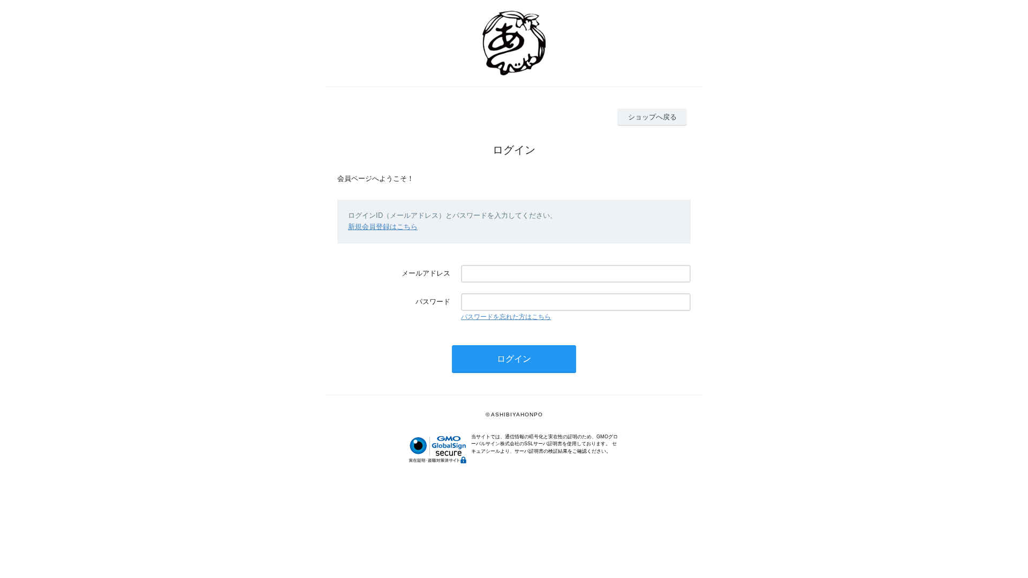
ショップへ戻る (652, 117)
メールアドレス (426, 273)
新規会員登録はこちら (383, 227)
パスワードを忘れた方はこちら (506, 317)
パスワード (432, 302)
